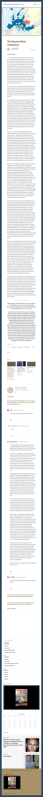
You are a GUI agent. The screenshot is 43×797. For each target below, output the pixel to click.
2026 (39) (6, 670)
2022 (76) (6, 678)
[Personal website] (15, 392)
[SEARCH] (39, 4)
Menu (36, 4)
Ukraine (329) (6, 648)
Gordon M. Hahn (14, 426)
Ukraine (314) (6, 661)
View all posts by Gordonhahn (21, 389)
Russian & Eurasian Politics (13, 4)
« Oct (4, 732)
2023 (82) (6, 676)
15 (35, 722)
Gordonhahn (15, 48)
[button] (19, 706)
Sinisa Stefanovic (14, 441)
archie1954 (12, 577)
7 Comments (33, 50)
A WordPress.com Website (8, 793)
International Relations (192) (9, 652)
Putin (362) (6, 659)
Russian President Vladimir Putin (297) (11, 663)
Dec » (7, 732)
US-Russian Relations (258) (9, 665)
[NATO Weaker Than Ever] (31, 363)
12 (19, 722)
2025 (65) (6, 672)
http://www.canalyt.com (22, 305)
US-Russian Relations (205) (9, 650)
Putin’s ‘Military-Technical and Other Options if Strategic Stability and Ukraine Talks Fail (21, 370)
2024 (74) (6, 674)
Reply (11, 420)
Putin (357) (6, 645)
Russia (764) (6, 643)
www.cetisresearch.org (26, 308)
